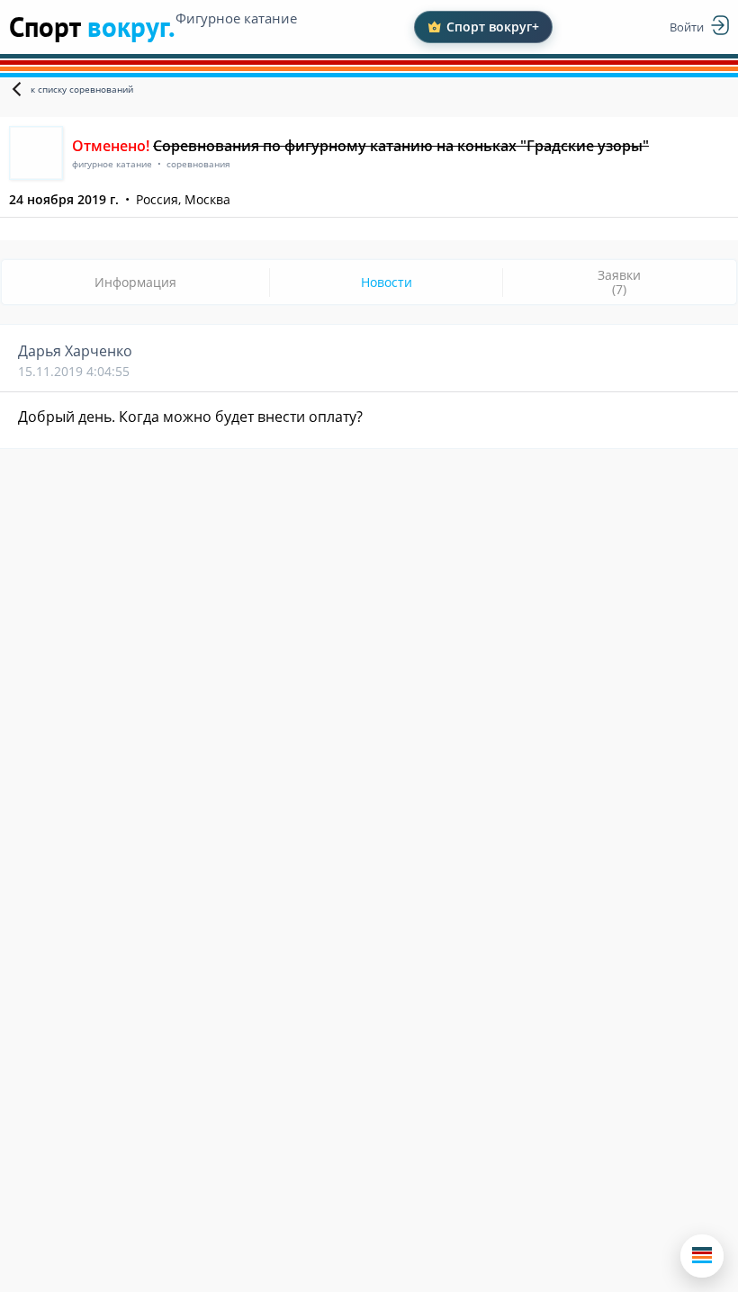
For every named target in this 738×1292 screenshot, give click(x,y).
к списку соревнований (82, 89)
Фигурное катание (236, 18)
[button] (702, 1256)
